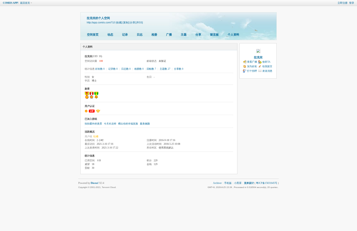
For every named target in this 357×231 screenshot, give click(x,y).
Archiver (217, 183)
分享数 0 (178, 68)
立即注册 (342, 2)
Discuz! (95, 183)
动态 (110, 34)
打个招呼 (252, 70)
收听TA (266, 61)
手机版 (228, 183)
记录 (125, 34)
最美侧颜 (145, 123)
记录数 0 (113, 68)
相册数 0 (139, 68)
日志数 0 (126, 68)
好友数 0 (100, 68)
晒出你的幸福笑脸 (128, 123)
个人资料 (233, 34)
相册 (154, 34)
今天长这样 (110, 123)
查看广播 (252, 61)
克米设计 (249, 183)
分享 (198, 34)
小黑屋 (238, 183)
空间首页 (93, 34)
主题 (184, 34)
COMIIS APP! (10, 2)
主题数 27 (165, 68)
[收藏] (119, 22)
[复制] (126, 22)
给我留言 (267, 66)
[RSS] (139, 22)
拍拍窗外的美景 (93, 123)
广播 (169, 34)
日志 (140, 34)
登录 (351, 2)
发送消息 (267, 70)
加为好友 (252, 66)
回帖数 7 (151, 68)
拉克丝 (258, 57)
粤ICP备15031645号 (266, 183)
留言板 (214, 34)
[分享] (133, 22)
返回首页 (25, 2)
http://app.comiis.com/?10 (101, 22)
